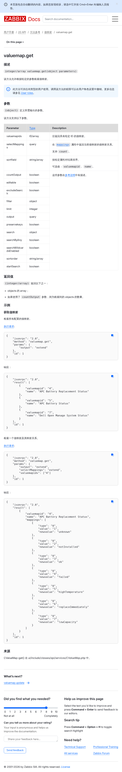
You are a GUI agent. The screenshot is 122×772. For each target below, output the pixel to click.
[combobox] (76, 19)
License (65, 766)
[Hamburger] (115, 19)
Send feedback (15, 750)
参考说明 (70, 175)
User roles (27, 92)
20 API (22, 32)
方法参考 (35, 32)
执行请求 (9, 326)
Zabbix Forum (101, 753)
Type (32, 128)
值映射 (48, 32)
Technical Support (75, 746)
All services (71, 753)
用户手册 (9, 32)
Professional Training (105, 746)
